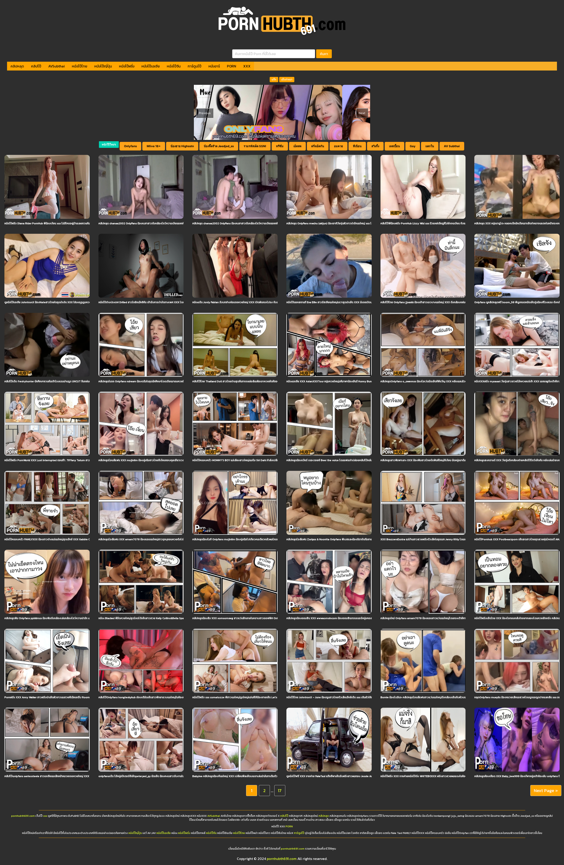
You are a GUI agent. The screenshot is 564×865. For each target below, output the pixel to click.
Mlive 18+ (154, 146)
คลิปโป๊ (36, 66)
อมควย (338, 146)
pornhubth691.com (23, 816)
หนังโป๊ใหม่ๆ (109, 144)
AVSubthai (56, 66)
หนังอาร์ (214, 66)
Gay (413, 146)
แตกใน (429, 146)
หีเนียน (357, 146)
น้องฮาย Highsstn (182, 146)
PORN (231, 66)
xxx (45, 816)
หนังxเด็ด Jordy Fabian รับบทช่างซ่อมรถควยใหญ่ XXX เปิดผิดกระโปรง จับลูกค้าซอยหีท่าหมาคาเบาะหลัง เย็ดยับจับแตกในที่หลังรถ (264, 302)
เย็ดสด (297, 146)
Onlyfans (130, 146)
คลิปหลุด (17, 66)
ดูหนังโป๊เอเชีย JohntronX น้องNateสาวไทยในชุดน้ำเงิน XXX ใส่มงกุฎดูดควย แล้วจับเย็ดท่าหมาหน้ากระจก (63, 302)
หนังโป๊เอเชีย (150, 66)
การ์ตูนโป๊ (194, 66)
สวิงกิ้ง (375, 146)
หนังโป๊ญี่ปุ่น (103, 66)
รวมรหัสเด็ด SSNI (255, 146)
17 (280, 790)
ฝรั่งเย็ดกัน (317, 146)
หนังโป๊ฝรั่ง (126, 66)
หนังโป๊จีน (174, 66)
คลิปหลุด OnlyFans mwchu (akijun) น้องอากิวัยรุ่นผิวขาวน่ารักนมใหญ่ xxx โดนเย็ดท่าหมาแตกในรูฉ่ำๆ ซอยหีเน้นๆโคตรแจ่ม (354, 223)
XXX (246, 66)
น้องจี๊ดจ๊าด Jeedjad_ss (219, 146)
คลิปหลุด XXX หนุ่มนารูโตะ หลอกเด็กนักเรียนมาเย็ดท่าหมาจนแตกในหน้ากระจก (517, 223)
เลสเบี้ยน (394, 146)
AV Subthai (452, 146)
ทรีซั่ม (280, 146)
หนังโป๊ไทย (79, 66)
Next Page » (546, 790)
